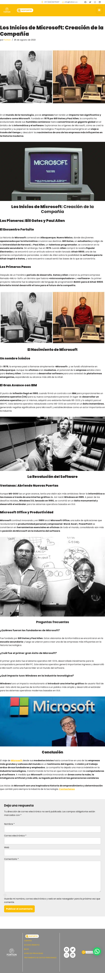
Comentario (11, 859)
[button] (97, 951)
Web (6, 847)
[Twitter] (90, 2)
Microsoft (17, 760)
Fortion (7, 39)
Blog (26, 949)
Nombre (9, 824)
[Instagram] (95, 2)
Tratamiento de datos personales (40, 957)
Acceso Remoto (32, 945)
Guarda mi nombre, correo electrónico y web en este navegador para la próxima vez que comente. (52, 900)
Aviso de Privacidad (33, 953)
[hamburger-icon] (99, 10)
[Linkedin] (100, 2)
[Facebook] (85, 2)
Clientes (28, 940)
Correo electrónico (15, 835)
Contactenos (67, 789)
